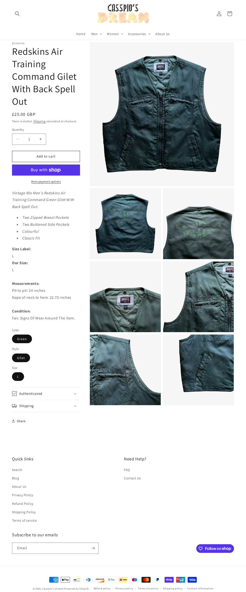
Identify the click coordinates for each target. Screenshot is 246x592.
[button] (17, 13)
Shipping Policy (24, 512)
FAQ (127, 470)
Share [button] (21, 421)
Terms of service (24, 520)
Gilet (21, 358)
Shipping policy (173, 588)
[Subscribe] (93, 548)
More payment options (46, 181)
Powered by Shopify (76, 588)
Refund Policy (22, 503)
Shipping (39, 121)
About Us (19, 486)
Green (22, 339)
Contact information (200, 588)
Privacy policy (124, 588)
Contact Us (132, 478)
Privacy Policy (22, 495)
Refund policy (102, 588)
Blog (15, 478)
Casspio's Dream (53, 588)
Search (17, 470)
